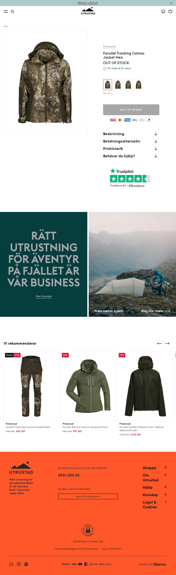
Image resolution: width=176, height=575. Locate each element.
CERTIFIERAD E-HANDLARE (88, 541)
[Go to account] (163, 11)
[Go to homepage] (88, 10)
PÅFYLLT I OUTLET (88, 3)
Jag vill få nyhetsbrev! (88, 496)
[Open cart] (170, 11)
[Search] (12, 11)
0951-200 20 (69, 475)
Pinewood (109, 46)
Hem (6, 26)
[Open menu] (6, 11)
